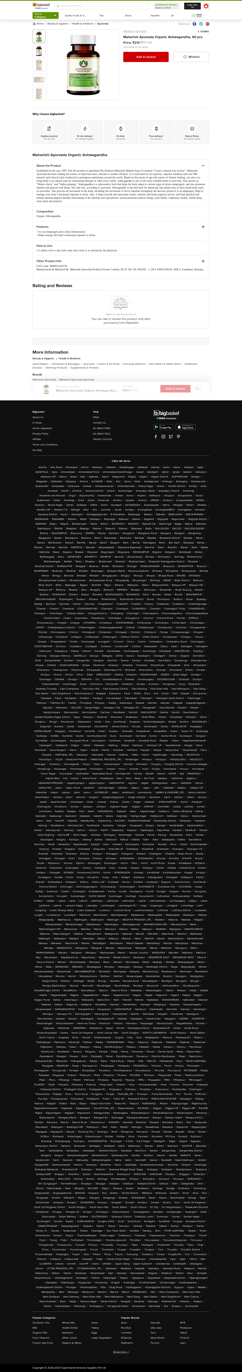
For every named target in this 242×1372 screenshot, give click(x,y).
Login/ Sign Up (192, 6)
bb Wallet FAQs (102, 428)
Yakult (183, 1332)
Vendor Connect (102, 439)
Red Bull (126, 1327)
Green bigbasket (42, 428)
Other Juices (69, 1337)
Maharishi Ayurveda (134, 31)
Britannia (126, 1337)
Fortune (184, 1337)
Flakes (95, 1327)
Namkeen (67, 1332)
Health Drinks (70, 1327)
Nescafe (155, 1322)
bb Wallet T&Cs (101, 433)
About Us (38, 417)
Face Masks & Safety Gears (166, 364)
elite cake (156, 1327)
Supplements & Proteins (85, 367)
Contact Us (99, 422)
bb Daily (37, 450)
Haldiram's (127, 1342)
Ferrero (154, 1342)
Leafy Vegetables (102, 1337)
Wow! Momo (157, 1337)
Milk (35, 1327)
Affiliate (37, 439)
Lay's (183, 1342)
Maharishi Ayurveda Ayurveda (76, 379)
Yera (153, 1332)
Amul (124, 1322)
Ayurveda (90, 364)
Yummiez (126, 1332)
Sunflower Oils (41, 1322)
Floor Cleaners (41, 1337)
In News (37, 422)
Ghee (95, 1322)
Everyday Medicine (135, 364)
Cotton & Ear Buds (110, 364)
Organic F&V (40, 1332)
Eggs (94, 1332)
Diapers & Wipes (71, 1342)
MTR (182, 1322)
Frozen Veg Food (43, 1342)
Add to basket (146, 57)
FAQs (96, 417)
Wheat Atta (68, 1322)
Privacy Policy (40, 433)
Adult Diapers (41, 364)
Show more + (121, 1352)
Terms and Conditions (45, 444)
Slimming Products (57, 367)
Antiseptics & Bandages (67, 364)
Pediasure (186, 1327)
